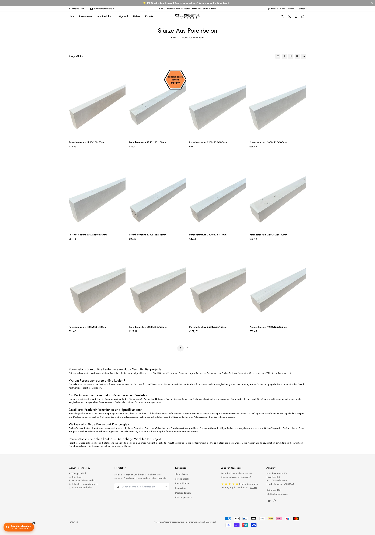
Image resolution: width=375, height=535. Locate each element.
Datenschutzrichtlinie (195, 521)
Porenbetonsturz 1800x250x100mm (268, 142)
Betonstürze (180, 488)
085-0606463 (273, 490)
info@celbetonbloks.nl (277, 494)
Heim (71, 16)
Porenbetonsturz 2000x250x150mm (148, 327)
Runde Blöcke (182, 483)
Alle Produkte (104, 16)
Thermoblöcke (182, 474)
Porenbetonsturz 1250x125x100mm (147, 142)
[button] (302, 16)
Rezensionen (86, 16)
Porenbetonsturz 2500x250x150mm (208, 327)
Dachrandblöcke (183, 492)
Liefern (136, 16)
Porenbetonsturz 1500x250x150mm (87, 327)
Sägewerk (123, 16)
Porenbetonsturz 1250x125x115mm (147, 234)
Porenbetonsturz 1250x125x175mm (268, 327)
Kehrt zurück (211, 521)
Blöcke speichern (183, 497)
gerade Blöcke (182, 478)
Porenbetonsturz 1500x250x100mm (208, 142)
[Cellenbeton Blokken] (187, 16)
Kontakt (149, 16)
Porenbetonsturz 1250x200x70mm (87, 142)
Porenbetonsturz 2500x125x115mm (208, 234)
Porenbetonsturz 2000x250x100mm (88, 234)
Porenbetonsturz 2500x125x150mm (268, 234)
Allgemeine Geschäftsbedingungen (169, 521)
